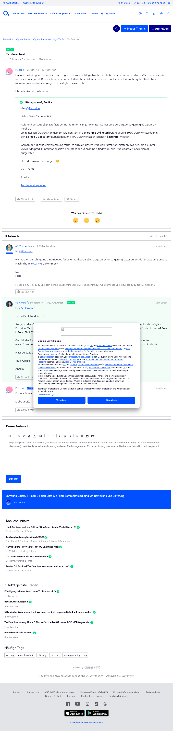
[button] (19, 13)
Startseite (8, 39)
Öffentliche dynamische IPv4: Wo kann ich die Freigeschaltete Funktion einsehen (48, 612)
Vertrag (10, 655)
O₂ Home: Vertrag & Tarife (19, 531)
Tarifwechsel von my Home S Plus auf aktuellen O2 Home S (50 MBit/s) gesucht (47, 622)
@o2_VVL (37, 263)
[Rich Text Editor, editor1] (86, 456)
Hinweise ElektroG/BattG (94, 692)
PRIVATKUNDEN (11, 2)
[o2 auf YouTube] (77, 704)
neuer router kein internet (18, 632)
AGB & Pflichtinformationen (59, 692)
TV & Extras (79, 13)
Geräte (94, 13)
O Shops (125, 2)
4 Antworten (11, 616)
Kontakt (17, 692)
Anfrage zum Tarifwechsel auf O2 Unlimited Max (32, 546)
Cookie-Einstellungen (92, 696)
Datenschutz (153, 692)
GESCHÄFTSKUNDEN (33, 2)
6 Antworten (11, 637)
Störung (42, 655)
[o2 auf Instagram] (87, 704)
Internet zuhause (37, 13)
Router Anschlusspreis (16, 601)
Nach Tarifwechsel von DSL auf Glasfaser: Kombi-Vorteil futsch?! (41, 527)
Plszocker (20, 69)
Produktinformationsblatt (127, 692)
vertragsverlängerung (75, 655)
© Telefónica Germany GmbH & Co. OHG (86, 722)
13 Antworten (11, 627)
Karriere (71, 696)
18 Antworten (11, 606)
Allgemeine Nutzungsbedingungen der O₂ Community (71, 675)
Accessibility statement (120, 675)
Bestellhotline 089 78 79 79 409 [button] (153, 2)
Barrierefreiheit (53, 696)
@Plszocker (33, 108)
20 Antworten (11, 596)
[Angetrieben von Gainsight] (86, 668)
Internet (55, 655)
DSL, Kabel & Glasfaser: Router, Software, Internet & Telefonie (38, 541)
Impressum (33, 692)
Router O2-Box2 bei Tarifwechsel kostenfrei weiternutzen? (38, 566)
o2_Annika (20, 302)
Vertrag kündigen (118, 696)
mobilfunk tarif (26, 655)
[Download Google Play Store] (97, 715)
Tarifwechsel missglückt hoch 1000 (25, 537)
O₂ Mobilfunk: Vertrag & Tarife (48, 39)
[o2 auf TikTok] (96, 704)
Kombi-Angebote (60, 13)
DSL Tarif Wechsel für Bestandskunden (27, 556)
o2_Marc (19, 246)
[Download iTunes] (74, 715)
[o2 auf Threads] (105, 704)
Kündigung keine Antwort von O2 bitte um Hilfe (30, 591)
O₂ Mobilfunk (23, 39)
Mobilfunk (19, 13)
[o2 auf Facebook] (68, 704)
